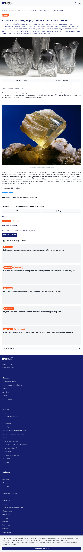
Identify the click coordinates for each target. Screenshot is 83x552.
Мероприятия (7, 483)
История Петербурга (10, 416)
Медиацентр (7, 511)
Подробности (7, 193)
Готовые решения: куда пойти (13, 434)
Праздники (6, 451)
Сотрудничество (8, 368)
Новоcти (12, 10)
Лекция (5, 504)
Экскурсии (6, 525)
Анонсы (20, 10)
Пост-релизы (7, 399)
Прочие (5, 518)
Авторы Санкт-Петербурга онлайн (14, 430)
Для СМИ (5, 392)
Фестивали (6, 462)
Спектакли (6, 528)
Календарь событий (9, 493)
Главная (4, 10)
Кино (4, 497)
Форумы (5, 521)
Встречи (5, 486)
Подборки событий (9, 448)
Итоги (4, 396)
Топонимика (6, 458)
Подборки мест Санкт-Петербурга (15, 444)
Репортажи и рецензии (11, 455)
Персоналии (7, 423)
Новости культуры (9, 381)
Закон (4, 437)
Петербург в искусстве (10, 427)
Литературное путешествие (12, 507)
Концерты (6, 500)
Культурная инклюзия (10, 441)
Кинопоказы (6, 532)
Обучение (6, 514)
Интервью (6, 420)
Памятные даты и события (12, 385)
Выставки (5, 490)
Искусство (6, 413)
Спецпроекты (7, 364)
